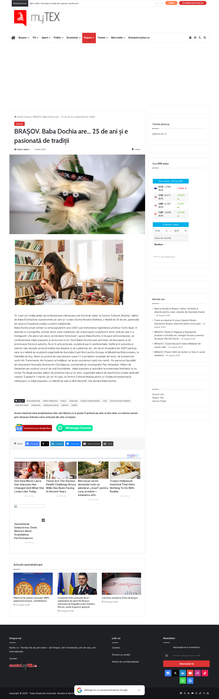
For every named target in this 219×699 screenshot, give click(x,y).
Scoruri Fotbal (159, 401)
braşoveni (73, 401)
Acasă (19, 116)
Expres (88, 37)
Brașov (23, 37)
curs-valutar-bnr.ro (167, 257)
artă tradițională (33, 401)
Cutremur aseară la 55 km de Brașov (120, 597)
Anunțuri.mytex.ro (139, 37)
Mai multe (117, 37)
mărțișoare (35, 405)
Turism (101, 37)
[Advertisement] (109, 68)
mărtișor (64, 405)
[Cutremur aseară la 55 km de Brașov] (121, 584)
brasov (63, 401)
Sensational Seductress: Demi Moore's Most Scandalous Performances (25, 531)
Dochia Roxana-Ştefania (120, 401)
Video (171, 3)
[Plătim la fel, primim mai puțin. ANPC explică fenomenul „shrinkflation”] (33, 584)
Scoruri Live (158, 394)
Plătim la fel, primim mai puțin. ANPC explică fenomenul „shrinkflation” (31, 599)
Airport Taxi (158, 397)
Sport (45, 37)
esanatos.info (93, 499)
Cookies (116, 647)
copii (105, 401)
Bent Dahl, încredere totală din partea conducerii (54, 3)
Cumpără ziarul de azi (192, 3)
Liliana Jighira (23, 149)
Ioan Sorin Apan (21, 405)
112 (34, 37)
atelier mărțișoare (50, 401)
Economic (72, 37)
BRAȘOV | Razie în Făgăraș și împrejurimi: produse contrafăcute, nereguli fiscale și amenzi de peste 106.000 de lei (179, 335)
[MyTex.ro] (40, 18)
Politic (57, 37)
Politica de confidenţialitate (125, 661)
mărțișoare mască (50, 405)
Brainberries (29, 496)
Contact (13, 658)
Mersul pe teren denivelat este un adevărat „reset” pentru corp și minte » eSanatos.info (93, 488)
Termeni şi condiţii (121, 654)
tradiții (74, 405)
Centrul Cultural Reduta (90, 401)
